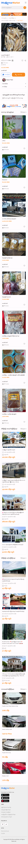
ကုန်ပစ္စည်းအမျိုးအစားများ (5, 809)
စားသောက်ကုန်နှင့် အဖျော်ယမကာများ (8, 20)
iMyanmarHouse (5, 831)
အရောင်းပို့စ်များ (11, 18)
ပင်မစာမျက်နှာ (4, 18)
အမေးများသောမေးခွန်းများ (5, 812)
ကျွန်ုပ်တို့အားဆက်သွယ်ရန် (6, 807)
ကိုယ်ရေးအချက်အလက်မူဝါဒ (6, 817)
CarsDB (3, 833)
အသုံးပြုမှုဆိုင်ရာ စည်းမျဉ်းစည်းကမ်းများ (8, 814)
